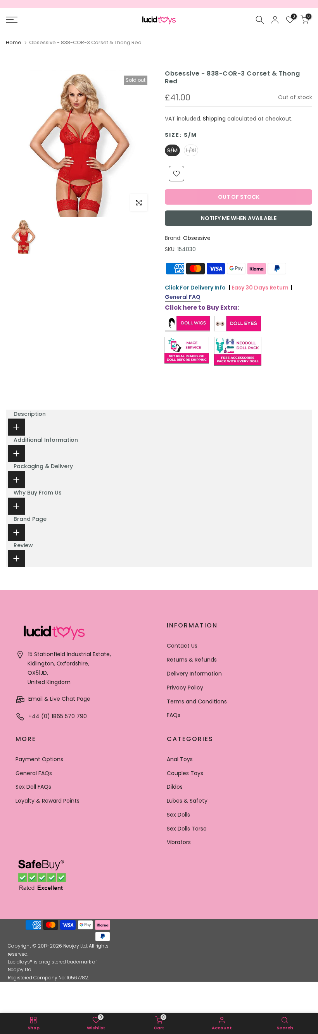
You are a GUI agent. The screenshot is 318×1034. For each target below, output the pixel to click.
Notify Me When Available (239, 218)
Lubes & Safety (187, 801)
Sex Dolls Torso (187, 828)
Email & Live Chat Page (58, 699)
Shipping (214, 118)
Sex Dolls (178, 815)
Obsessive (197, 238)
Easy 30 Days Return (260, 287)
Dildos (175, 787)
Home (13, 42)
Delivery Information (194, 673)
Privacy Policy (185, 687)
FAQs (173, 715)
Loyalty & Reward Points (48, 801)
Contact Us (182, 646)
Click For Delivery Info (195, 287)
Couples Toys (185, 773)
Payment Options (39, 759)
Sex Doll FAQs (33, 787)
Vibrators (179, 842)
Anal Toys (180, 759)
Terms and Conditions (197, 701)
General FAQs (34, 773)
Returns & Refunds (192, 659)
